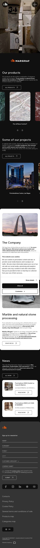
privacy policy (16, 471)
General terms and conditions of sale (17, 511)
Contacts (6, 496)
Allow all (20, 286)
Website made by (7, 542)
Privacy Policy (8, 501)
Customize (18, 291)
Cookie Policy (7, 506)
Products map (8, 516)
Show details (30, 280)
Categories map (9, 521)
